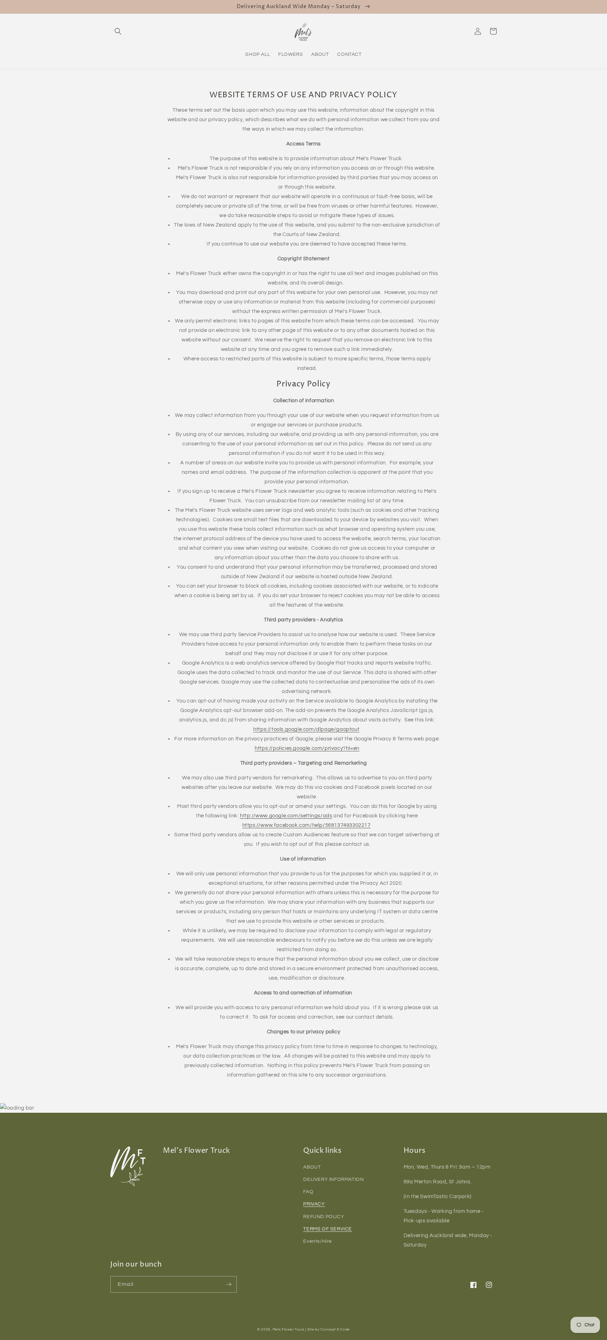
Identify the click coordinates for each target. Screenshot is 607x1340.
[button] (118, 31)
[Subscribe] (228, 1284)
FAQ (308, 1191)
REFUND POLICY (323, 1216)
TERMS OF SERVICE (327, 1229)
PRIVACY (314, 1204)
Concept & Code (335, 1329)
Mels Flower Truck (289, 1329)
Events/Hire (317, 1241)
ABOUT (312, 1167)
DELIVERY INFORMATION (333, 1179)
